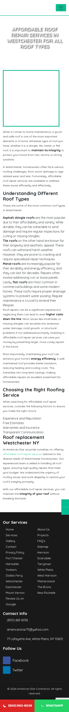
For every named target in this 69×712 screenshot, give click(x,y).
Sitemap (42, 546)
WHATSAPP (54, 705)
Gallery (10, 541)
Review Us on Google (15, 601)
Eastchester (14, 587)
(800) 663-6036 (17, 620)
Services (11, 535)
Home (10, 529)
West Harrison (47, 575)
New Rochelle (46, 593)
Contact (11, 546)
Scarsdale (44, 558)
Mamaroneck (46, 581)
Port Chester (14, 558)
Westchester (14, 581)
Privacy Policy (15, 552)
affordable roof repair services (22, 454)
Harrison (43, 552)
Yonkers (11, 570)
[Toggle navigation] (61, 7)
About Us (43, 529)
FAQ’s (41, 541)
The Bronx (44, 587)
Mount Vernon (15, 593)
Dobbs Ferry (14, 575)
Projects (43, 535)
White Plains (45, 570)
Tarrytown (44, 564)
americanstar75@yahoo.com (27, 629)
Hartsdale (12, 564)
